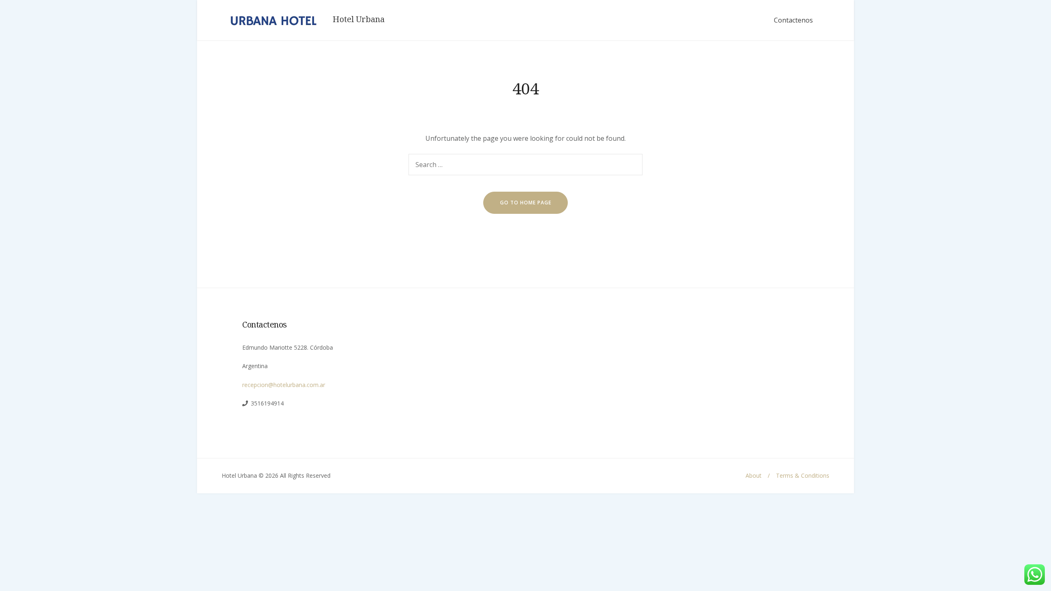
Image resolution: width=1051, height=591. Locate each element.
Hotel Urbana (359, 19)
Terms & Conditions (802, 475)
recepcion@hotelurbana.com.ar (283, 385)
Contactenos (793, 20)
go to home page (525, 202)
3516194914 (267, 403)
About (754, 475)
